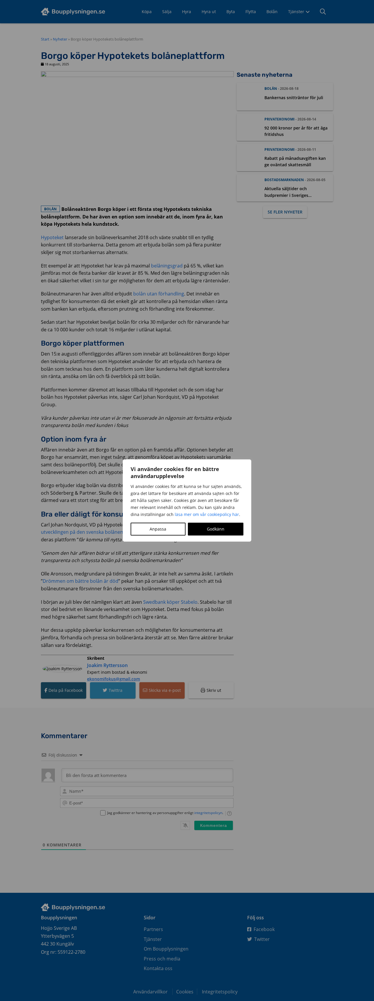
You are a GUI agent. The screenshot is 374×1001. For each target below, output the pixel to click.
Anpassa (158, 529)
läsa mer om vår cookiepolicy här (207, 514)
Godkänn (215, 529)
